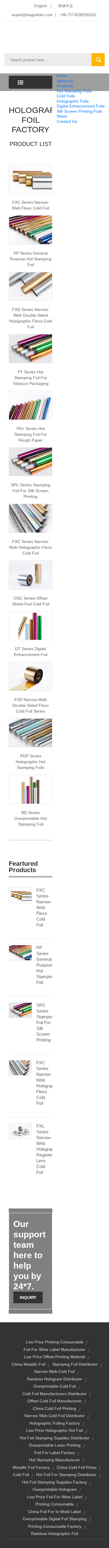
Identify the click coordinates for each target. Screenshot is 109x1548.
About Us (65, 81)
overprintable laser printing (55, 1445)
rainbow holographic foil (54, 1533)
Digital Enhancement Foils (81, 106)
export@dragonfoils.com (32, 15)
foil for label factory (54, 1452)
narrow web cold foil (54, 1371)
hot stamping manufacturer (54, 1460)
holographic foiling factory (54, 1423)
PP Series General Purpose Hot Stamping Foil (30, 259)
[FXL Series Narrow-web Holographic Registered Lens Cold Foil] (20, 1130)
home (62, 75)
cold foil (21, 1474)
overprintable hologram (55, 1489)
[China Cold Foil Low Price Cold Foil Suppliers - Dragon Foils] (30, 676)
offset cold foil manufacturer (54, 1401)
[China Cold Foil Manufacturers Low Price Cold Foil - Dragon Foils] (30, 178)
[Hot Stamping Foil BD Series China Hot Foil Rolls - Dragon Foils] (30, 789)
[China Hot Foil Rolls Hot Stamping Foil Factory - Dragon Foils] (30, 229)
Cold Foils (66, 96)
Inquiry (28, 1297)
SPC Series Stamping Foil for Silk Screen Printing (30, 491)
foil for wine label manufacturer (54, 1349)
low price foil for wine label (54, 1497)
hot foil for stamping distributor (66, 1474)
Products (65, 86)
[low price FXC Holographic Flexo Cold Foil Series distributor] (30, 518)
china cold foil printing (54, 1408)
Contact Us (67, 121)
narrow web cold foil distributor (54, 1415)
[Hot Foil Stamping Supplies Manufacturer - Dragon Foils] (30, 405)
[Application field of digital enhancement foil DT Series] (30, 625)
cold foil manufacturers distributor (54, 1393)
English (40, 6)
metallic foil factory (31, 1467)
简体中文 (65, 6)
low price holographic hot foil (54, 1430)
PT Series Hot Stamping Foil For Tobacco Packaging (31, 378)
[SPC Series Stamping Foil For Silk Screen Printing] (20, 1010)
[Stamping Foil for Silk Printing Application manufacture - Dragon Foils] (30, 461)
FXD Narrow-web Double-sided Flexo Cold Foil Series (30, 705)
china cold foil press (77, 1467)
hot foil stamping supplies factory (54, 1482)
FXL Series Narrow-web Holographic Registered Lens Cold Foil (44, 1149)
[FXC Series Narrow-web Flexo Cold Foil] (20, 895)
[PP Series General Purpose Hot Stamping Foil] (20, 952)
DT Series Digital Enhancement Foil (30, 651)
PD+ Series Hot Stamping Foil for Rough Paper (30, 434)
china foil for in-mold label (54, 1511)
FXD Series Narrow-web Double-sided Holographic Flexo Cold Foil (30, 318)
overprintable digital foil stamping (55, 1519)
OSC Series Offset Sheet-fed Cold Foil (30, 601)
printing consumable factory (54, 1526)
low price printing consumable (54, 1342)
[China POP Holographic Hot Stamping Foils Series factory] (30, 732)
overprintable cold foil (54, 1386)
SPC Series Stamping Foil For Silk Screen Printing (44, 1022)
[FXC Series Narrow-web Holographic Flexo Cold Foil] (20, 1067)
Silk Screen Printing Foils (79, 111)
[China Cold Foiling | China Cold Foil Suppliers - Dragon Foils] (30, 574)
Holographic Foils (73, 101)
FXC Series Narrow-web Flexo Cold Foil (30, 205)
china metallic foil (28, 1364)
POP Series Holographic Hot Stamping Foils (30, 762)
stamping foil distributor (75, 1364)
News (62, 116)
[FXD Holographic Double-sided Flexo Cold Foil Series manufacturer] (30, 286)
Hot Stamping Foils (74, 91)
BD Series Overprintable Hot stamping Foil (30, 818)
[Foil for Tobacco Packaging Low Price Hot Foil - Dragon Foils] (30, 348)
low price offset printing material (54, 1356)
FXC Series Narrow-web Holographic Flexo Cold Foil (30, 547)
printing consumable (54, 1504)
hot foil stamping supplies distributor (55, 1438)
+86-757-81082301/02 (78, 15)
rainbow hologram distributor (54, 1379)
